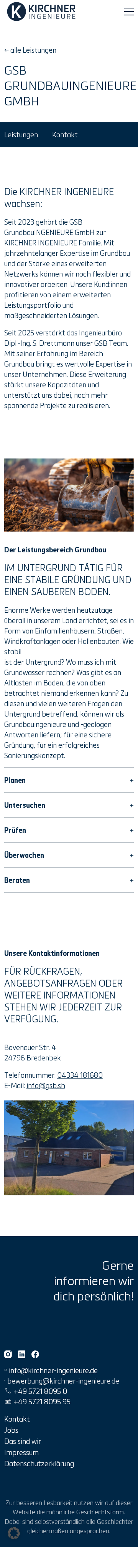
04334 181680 (80, 1074)
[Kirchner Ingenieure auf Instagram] (8, 1354)
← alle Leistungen (30, 49)
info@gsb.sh (45, 1085)
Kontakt (65, 134)
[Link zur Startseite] (42, 11)
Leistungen (21, 134)
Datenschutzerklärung (39, 1463)
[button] (14, 1533)
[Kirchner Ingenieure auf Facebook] (35, 1354)
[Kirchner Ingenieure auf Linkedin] (22, 1354)
